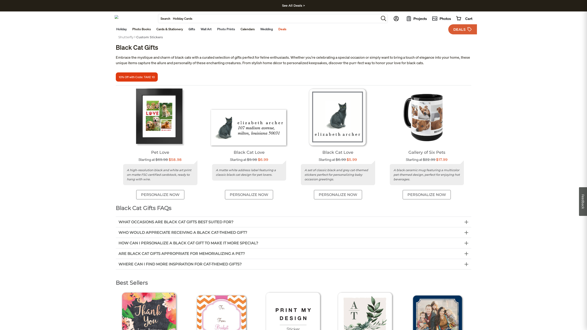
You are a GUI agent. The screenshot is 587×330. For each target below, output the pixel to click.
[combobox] (269, 18)
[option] (125, 37)
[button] (383, 18)
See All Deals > (293, 5)
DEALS (459, 29)
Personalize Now (160, 194)
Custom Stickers (149, 37)
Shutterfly (125, 37)
